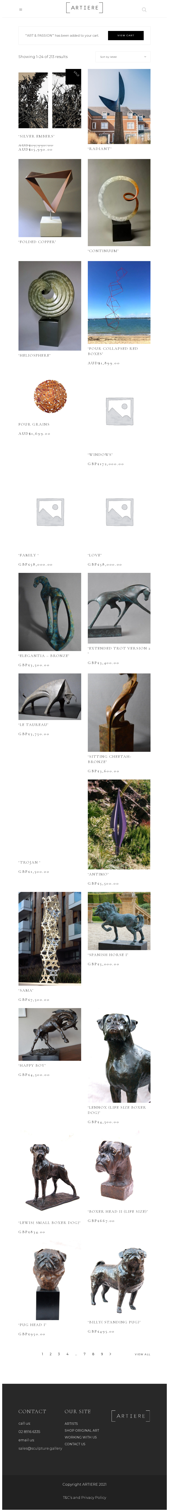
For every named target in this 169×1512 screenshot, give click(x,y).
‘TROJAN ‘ (29, 862)
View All (143, 1354)
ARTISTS (71, 1424)
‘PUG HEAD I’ (32, 1324)
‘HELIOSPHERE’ (34, 355)
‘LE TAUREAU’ (33, 724)
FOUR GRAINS (34, 424)
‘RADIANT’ (100, 148)
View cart (126, 35)
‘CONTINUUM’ (103, 250)
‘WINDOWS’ (100, 454)
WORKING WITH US (81, 1437)
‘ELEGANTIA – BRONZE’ (44, 655)
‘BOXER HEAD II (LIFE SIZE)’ (118, 1211)
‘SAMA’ (26, 990)
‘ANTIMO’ (98, 874)
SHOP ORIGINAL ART (82, 1431)
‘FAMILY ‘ (28, 555)
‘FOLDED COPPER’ (37, 241)
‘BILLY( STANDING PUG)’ (114, 1322)
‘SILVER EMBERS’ (36, 136)
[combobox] (123, 56)
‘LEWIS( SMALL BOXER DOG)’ (49, 1222)
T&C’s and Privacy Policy (84, 1498)
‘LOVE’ (95, 555)
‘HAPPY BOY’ (32, 1065)
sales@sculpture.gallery (40, 1448)
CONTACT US (75, 1444)
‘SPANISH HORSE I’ (108, 954)
